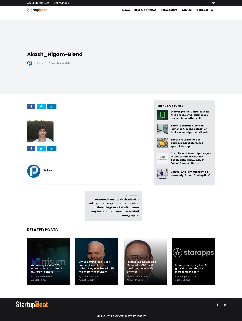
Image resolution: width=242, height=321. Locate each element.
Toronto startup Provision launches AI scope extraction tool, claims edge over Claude (190, 129)
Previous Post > (132, 195)
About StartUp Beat (38, 3)
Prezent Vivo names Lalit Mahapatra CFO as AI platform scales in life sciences (141, 266)
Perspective (169, 10)
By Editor (39, 63)
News (126, 10)
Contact (202, 10)
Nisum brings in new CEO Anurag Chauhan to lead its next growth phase (47, 268)
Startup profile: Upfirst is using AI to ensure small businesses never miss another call (190, 115)
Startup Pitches (145, 10)
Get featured (61, 3)
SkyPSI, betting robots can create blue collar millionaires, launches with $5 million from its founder (96, 266)
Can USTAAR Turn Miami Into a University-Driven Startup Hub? (190, 173)
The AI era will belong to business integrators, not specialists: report (187, 143)
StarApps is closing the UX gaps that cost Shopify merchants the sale (191, 268)
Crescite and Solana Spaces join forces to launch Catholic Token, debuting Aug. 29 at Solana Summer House (191, 158)
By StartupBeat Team (41, 276)
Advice (187, 10)
